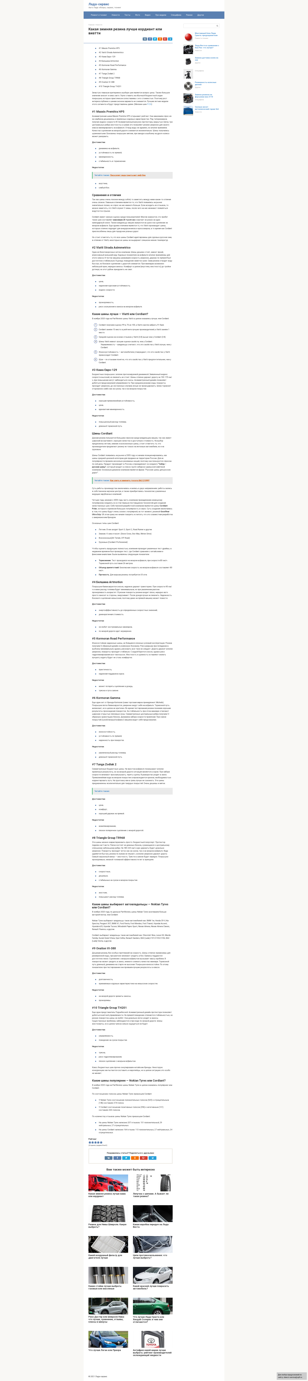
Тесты (127, 15)
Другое (200, 15)
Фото (137, 15)
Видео (148, 15)
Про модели (160, 15)
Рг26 (149, 104)
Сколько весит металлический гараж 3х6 (207, 108)
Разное (189, 15)
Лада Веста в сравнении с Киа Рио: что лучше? (207, 46)
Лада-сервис (99, 4)
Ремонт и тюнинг (99, 15)
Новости (116, 15)
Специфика (176, 15)
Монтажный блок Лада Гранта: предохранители (206, 34)
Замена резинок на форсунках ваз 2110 (204, 96)
